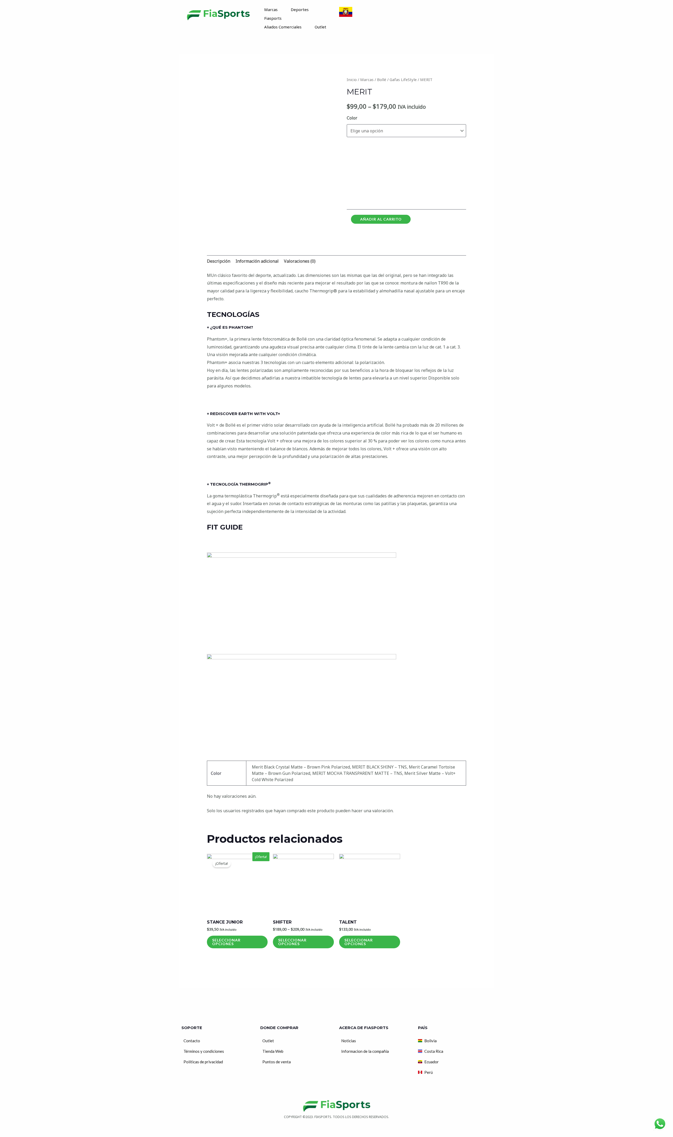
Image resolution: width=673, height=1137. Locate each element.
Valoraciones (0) (299, 261)
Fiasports (273, 18)
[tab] (218, 261)
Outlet (320, 26)
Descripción (218, 261)
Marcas (271, 9)
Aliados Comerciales (283, 26)
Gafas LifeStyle (403, 79)
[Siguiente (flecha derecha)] (17, 1134)
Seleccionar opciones (226, 942)
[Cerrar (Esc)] (5, 1126)
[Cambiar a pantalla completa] (28, 1126)
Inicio (352, 79)
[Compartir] (17, 1126)
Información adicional (257, 261)
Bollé (381, 79)
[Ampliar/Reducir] (40, 1126)
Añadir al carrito (381, 219)
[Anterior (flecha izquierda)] (5, 1134)
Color (352, 118)
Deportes (300, 9)
